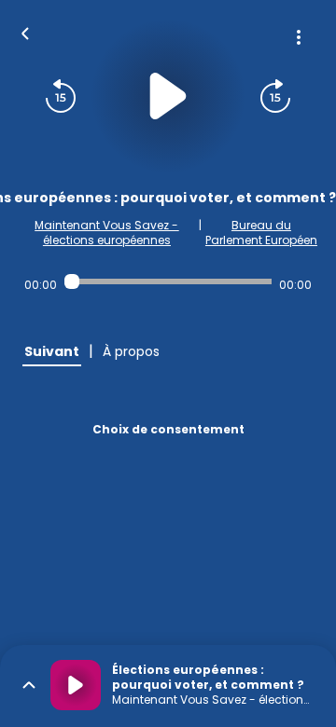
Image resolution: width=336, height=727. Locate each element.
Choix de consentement (168, 429)
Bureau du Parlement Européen (261, 232)
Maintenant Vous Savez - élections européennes (106, 232)
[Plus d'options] (298, 37)
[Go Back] (25, 31)
